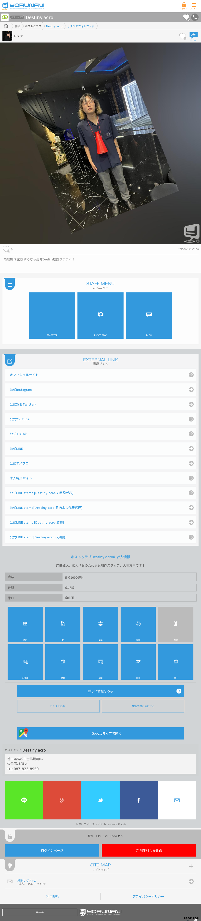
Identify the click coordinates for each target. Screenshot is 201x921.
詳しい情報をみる (100, 691)
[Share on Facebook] (139, 800)
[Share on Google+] (62, 800)
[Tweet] (100, 800)
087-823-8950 (26, 768)
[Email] (177, 800)
